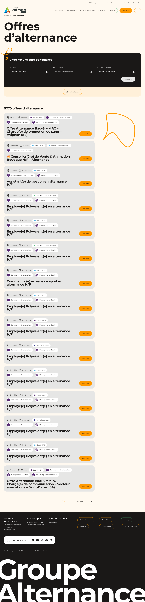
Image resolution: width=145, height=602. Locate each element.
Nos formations (58, 518)
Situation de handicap (35, 522)
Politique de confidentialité (29, 551)
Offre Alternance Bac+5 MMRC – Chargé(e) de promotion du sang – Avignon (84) (34, 131)
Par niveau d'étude (104, 67)
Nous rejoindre (9, 530)
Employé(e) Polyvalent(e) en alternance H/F (38, 207)
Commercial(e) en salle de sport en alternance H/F (34, 282)
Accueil (7, 15)
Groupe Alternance (10, 519)
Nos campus (34, 518)
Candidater (53, 522)
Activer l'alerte (74, 92)
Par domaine (58, 67)
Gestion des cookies (50, 551)
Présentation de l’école (12, 524)
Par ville (13, 67)
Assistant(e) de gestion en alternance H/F (37, 183)
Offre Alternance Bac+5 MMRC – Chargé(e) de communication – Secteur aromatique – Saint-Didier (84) (38, 484)
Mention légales (10, 551)
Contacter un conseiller (35, 524)
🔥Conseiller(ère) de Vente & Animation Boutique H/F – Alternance (38, 158)
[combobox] (29, 71)
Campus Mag (9, 527)
